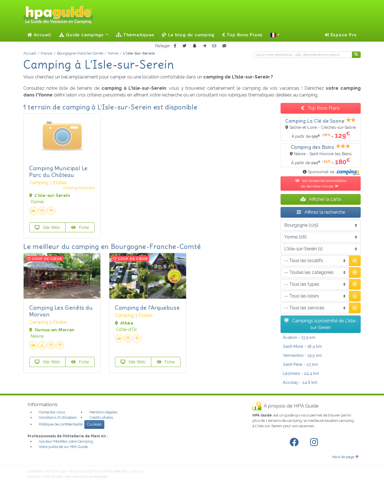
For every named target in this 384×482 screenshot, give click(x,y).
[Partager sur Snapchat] (194, 46)
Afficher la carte (324, 199)
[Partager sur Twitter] (184, 46)
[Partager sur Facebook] (175, 46)
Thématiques (138, 34)
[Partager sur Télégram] (204, 46)
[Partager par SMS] (224, 46)
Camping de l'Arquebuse (147, 307)
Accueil (41, 34)
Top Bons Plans (244, 34)
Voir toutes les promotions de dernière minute (323, 183)
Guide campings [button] (85, 34)
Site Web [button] (51, 227)
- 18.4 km (302, 346)
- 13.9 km (299, 337)
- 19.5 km (302, 355)
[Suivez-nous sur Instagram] (315, 442)
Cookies (94, 424)
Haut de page (343, 457)
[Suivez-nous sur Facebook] (295, 442)
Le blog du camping (190, 34)
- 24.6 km (300, 382)
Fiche (83, 227)
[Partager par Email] (214, 46)
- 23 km (300, 364)
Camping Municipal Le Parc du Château (58, 171)
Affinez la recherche (324, 212)
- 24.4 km (301, 373)
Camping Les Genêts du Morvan (61, 311)
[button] (274, 35)
